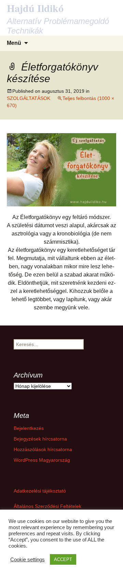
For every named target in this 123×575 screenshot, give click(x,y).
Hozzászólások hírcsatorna (43, 449)
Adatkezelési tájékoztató (40, 491)
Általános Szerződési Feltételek (47, 506)
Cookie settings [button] (27, 559)
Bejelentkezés (29, 428)
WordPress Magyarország (42, 460)
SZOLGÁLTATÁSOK (28, 98)
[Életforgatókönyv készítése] (61, 169)
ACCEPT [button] (63, 559)
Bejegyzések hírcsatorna (40, 439)
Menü (14, 43)
